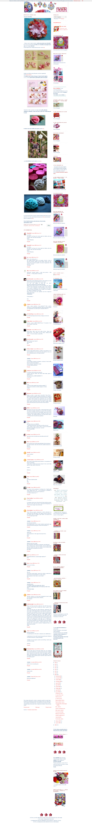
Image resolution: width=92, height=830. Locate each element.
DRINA (28, 407)
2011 (56, 671)
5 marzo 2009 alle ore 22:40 (35, 594)
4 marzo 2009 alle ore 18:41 (35, 407)
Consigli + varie (59, 491)
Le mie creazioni (59, 496)
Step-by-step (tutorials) (34, 225)
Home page (37, 707)
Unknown (28, 304)
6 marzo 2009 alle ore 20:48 (39, 648)
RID (28, 382)
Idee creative (64, 494)
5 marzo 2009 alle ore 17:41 (35, 582)
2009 (56, 674)
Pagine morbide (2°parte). (60, 700)
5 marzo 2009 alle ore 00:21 (34, 476)
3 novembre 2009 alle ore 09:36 (36, 669)
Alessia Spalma (30, 510)
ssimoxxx (28, 421)
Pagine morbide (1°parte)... (60, 702)
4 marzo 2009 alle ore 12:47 (34, 270)
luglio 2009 (58, 684)
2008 (56, 725)
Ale (27, 257)
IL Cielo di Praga (30, 314)
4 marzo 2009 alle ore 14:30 (38, 339)
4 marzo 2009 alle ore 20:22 (35, 452)
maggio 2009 (58, 688)
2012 (56, 669)
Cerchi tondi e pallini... (60, 718)
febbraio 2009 (58, 721)
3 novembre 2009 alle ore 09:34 (36, 662)
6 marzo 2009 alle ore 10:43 (34, 630)
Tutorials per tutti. (59, 696)
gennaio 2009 (58, 722)
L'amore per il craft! (59, 693)
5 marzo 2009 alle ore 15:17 (34, 554)
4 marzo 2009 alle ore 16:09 (33, 382)
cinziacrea (29, 370)
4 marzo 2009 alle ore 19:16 (35, 434)
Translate (62, 18)
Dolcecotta (29, 393)
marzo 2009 (58, 691)
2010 (56, 672)
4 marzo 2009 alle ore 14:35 (38, 348)
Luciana (28, 434)
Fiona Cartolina (30, 498)
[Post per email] (41, 224)
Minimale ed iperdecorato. (60, 713)
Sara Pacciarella (30, 279)
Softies (61, 500)
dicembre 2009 (58, 676)
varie (64, 501)
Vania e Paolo (29, 321)
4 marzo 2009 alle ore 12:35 (33, 257)
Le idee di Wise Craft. (59, 695)
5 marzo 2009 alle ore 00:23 (35, 487)
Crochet (65, 491)
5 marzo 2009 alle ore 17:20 (34, 563)
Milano (66, 496)
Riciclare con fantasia (62, 498)
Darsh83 (28, 452)
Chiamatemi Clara (30, 648)
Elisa (28, 441)
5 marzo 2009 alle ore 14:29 (35, 530)
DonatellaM (29, 233)
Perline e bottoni (30, 348)
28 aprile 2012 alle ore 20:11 (36, 676)
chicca (28, 563)
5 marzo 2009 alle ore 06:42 (38, 498)
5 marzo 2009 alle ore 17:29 (35, 570)
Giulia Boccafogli (30, 604)
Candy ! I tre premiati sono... (60, 708)
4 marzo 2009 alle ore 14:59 (36, 370)
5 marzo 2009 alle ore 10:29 (37, 510)
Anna (28, 630)
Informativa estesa (77, 0)
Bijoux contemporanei (62, 490)
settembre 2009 (58, 681)
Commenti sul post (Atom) (32, 709)
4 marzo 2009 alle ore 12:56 (38, 279)
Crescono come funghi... (60, 712)
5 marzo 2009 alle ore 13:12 (35, 521)
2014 (56, 666)
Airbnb (55, 490)
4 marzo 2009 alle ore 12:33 (36, 233)
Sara (32, 218)
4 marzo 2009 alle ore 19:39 (34, 441)
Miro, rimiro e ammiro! (60, 710)
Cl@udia (28, 487)
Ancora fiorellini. (28, 16)
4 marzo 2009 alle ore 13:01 (35, 304)
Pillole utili (60, 497)
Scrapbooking (57, 500)
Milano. (56, 497)
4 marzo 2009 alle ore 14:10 (37, 321)
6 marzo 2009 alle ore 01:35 (38, 604)
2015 (56, 664)
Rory (28, 270)
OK (82, 0)
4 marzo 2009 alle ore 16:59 (36, 393)
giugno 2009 (58, 686)
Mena (28, 476)
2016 (56, 662)
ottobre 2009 (58, 679)
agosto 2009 (58, 683)
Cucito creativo (59, 493)
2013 (56, 667)
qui (44, 47)
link (44, 217)
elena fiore (63, 26)
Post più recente (26, 707)
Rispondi (28, 241)
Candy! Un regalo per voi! (60, 715)
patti (28, 554)
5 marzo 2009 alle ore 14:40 (35, 541)
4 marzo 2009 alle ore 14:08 (38, 314)
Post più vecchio (48, 707)
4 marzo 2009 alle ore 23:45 (39, 459)
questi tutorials (28, 74)
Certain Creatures (30, 459)
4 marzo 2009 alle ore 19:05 (35, 421)
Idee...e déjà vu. (58, 706)
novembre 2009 (58, 677)
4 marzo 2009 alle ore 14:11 (36, 329)
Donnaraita (29, 329)
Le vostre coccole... (59, 698)
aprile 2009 (58, 690)
